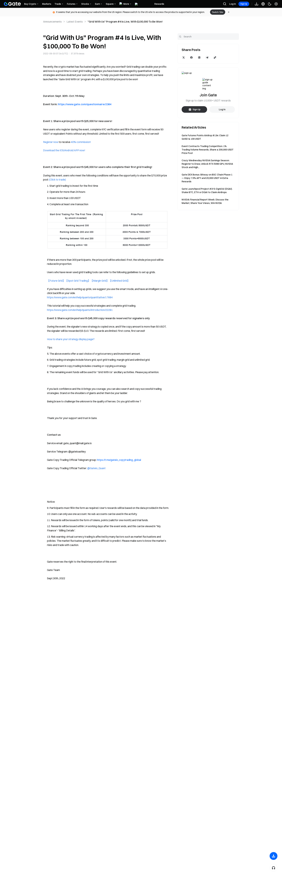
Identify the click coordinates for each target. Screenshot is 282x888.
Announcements (52, 21)
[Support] (273, 868)
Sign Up (243, 4)
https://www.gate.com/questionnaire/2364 (84, 104)
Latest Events (75, 21)
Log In (232, 4)
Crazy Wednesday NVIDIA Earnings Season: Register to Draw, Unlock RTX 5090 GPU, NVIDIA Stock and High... (207, 164)
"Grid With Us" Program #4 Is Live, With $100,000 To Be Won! (125, 21)
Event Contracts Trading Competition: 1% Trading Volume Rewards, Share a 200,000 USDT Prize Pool (208, 150)
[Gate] (12, 4)
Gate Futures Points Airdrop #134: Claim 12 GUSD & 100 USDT (205, 137)
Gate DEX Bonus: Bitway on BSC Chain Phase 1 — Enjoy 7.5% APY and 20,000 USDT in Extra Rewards (207, 178)
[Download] (273, 856)
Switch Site (217, 12)
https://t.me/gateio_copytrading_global (119, 459)
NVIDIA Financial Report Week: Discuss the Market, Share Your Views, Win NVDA (205, 201)
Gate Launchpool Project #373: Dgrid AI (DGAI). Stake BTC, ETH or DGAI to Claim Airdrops (207, 190)
